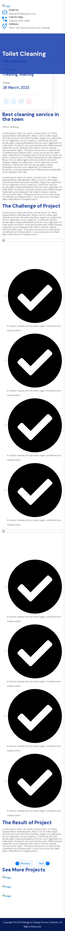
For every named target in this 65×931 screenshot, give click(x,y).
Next (41, 863)
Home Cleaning (32, 906)
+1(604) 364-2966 (19, 20)
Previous (25, 863)
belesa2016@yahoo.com (22, 13)
